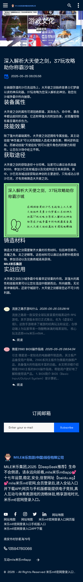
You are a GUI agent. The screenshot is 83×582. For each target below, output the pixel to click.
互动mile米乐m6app (17, 559)
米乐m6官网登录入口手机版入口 (25, 524)
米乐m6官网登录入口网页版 (57, 519)
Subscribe (66, 427)
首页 (32, 31)
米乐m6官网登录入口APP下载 (23, 528)
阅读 (20, 340)
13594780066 (20, 548)
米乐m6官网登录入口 (60, 572)
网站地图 (58, 515)
